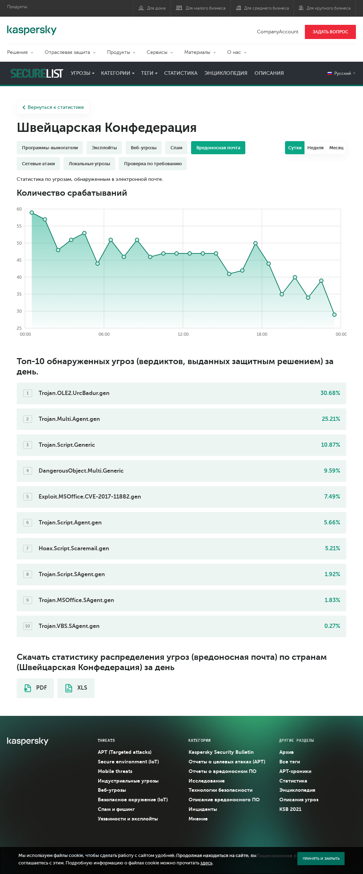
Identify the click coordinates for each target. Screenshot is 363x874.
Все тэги (289, 761)
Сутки (295, 147)
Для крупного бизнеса (329, 8)
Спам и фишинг (116, 809)
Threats (106, 740)
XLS (81, 688)
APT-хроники (295, 771)
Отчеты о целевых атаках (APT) (227, 761)
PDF (41, 688)
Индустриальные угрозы (128, 781)
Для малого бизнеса (205, 8)
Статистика (180, 73)
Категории (115, 73)
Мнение (198, 819)
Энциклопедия (226, 73)
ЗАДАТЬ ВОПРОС (330, 31)
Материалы (197, 52)
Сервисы (157, 52)
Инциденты (203, 809)
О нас (234, 52)
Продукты (118, 52)
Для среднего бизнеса (266, 8)
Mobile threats (115, 771)
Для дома (156, 8)
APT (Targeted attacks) (124, 752)
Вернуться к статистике (56, 107)
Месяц (336, 147)
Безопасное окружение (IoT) (133, 799)
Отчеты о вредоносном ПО (223, 771)
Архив (286, 752)
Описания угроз (298, 799)
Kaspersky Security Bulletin (221, 752)
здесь (206, 863)
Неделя (315, 147)
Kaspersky (32, 27)
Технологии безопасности (220, 790)
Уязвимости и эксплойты (128, 819)
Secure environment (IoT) (128, 761)
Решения (17, 52)
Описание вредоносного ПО (224, 799)
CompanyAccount (277, 31)
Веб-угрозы (112, 790)
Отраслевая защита (67, 52)
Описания (269, 73)
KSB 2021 (290, 809)
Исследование (207, 781)
